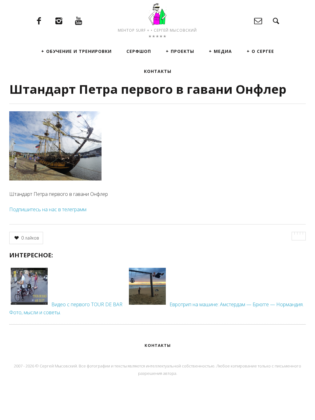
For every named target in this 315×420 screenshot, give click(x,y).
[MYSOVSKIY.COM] (157, 14)
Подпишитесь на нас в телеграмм (47, 209)
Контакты (157, 71)
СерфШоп (138, 51)
